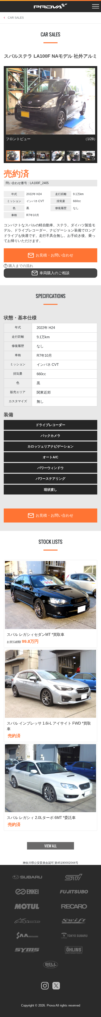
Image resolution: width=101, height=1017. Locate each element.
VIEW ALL (50, 845)
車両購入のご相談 (54, 273)
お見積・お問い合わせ (54, 255)
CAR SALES (16, 17)
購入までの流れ (20, 266)
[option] (50, 107)
